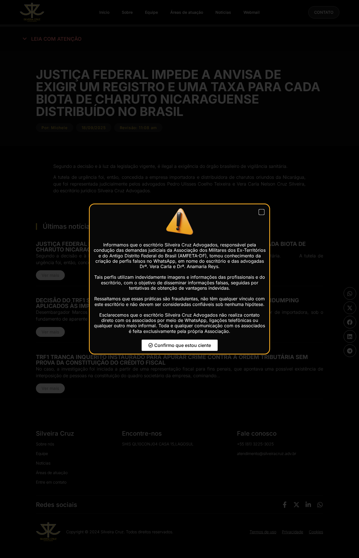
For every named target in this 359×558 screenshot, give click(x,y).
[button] (261, 212)
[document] (179, 279)
